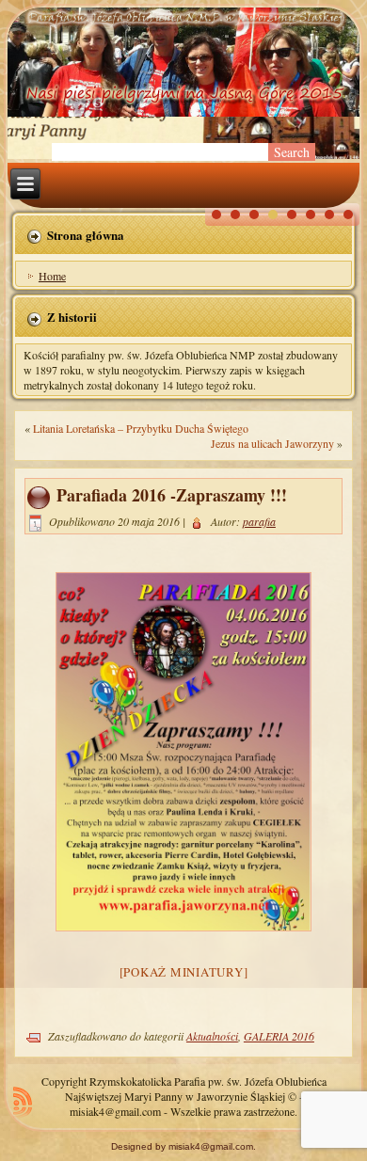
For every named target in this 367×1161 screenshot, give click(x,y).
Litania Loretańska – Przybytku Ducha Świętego (140, 428)
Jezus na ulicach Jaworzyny (272, 443)
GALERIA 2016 (279, 1035)
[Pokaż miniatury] (184, 971)
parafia (259, 521)
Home (52, 275)
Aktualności (212, 1035)
